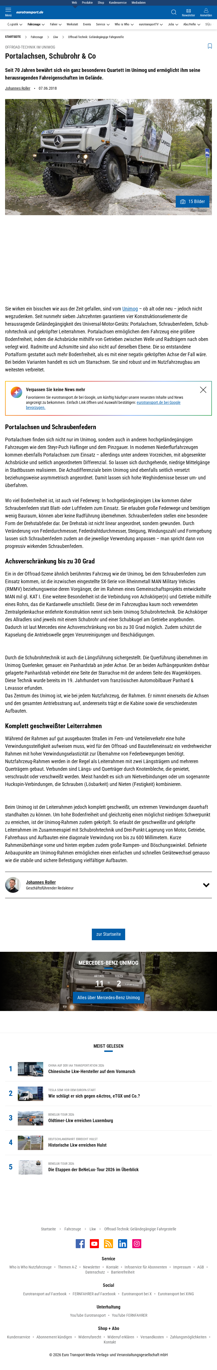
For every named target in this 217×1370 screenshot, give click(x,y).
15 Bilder (196, 201)
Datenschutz (95, 1272)
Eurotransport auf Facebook (44, 1294)
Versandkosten (152, 1337)
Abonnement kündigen (54, 1337)
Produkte (87, 3)
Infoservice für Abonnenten (146, 1267)
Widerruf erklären (120, 1337)
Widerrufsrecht (89, 1337)
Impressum (182, 1267)
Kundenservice (118, 3)
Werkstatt (72, 24)
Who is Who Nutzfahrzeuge (30, 1267)
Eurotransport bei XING (176, 1294)
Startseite (48, 1229)
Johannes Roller (17, 88)
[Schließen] (203, 390)
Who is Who (122, 24)
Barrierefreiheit (122, 1272)
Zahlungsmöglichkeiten (188, 1337)
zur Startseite (108, 934)
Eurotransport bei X (137, 1294)
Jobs (171, 24)
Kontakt (112, 1267)
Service (100, 24)
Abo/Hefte (189, 24)
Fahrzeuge (34, 24)
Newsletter (91, 1267)
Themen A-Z (67, 1267)
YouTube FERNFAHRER (129, 1315)
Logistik (13, 24)
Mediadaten (139, 3)
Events (87, 24)
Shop (101, 3)
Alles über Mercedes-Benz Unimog (108, 997)
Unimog (130, 309)
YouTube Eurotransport (88, 1315)
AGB (200, 1267)
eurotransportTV (149, 24)
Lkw (93, 1229)
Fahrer (53, 24)
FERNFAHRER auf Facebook (94, 1294)
